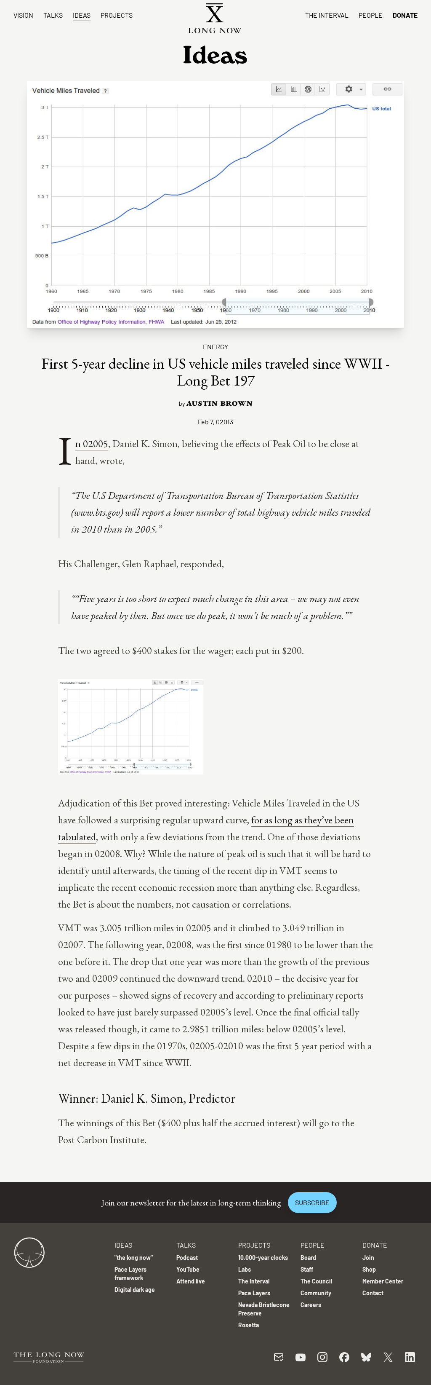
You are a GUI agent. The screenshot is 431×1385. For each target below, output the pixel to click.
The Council (316, 1281)
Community (316, 1293)
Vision (23, 15)
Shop (369, 1269)
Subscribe (312, 1202)
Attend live (190, 1281)
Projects (117, 15)
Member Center (382, 1281)
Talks (53, 15)
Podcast (187, 1257)
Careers (311, 1304)
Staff (307, 1269)
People (371, 15)
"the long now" (133, 1257)
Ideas (81, 15)
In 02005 (91, 443)
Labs (244, 1269)
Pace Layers (254, 1293)
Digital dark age (134, 1289)
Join (368, 1257)
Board (308, 1257)
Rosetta (248, 1325)
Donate (405, 15)
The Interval (327, 15)
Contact (372, 1293)
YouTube (188, 1269)
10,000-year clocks (263, 1257)
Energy (215, 347)
